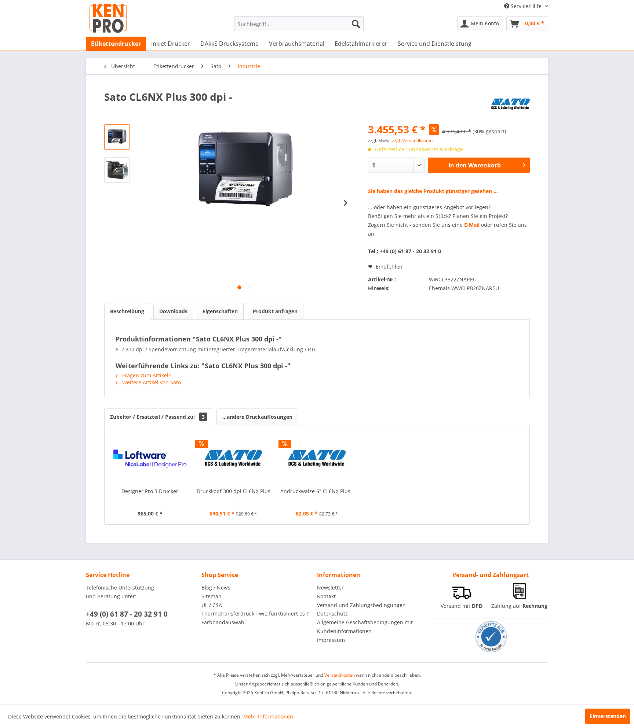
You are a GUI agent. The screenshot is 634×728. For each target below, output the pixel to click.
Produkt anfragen (275, 311)
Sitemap (211, 596)
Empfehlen (388, 266)
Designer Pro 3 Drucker (149, 491)
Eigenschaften (220, 311)
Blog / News (215, 587)
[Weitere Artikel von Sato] (510, 104)
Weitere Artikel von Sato (151, 382)
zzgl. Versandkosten (412, 140)
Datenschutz (332, 613)
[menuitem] (299, 23)
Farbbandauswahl (223, 622)
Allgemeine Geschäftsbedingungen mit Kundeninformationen (365, 627)
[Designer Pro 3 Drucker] (150, 458)
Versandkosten (339, 675)
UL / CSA (211, 605)
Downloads (173, 311)
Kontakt (326, 596)
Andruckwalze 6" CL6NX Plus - (317, 491)
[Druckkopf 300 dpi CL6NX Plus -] (234, 458)
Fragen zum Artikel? (146, 375)
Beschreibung (127, 311)
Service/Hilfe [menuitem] (526, 6)
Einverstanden (608, 716)
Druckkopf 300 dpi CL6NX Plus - (233, 495)
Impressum (331, 639)
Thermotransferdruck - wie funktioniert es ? (255, 613)
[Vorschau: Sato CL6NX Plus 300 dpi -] (117, 137)
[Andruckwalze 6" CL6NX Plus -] (317, 458)
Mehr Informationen (268, 716)
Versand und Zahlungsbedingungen (361, 605)
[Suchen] (356, 23)
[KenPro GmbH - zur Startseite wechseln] (108, 18)
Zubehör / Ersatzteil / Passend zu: (157, 416)
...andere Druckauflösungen (257, 416)
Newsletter (330, 587)
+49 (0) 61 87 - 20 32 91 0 (127, 614)
